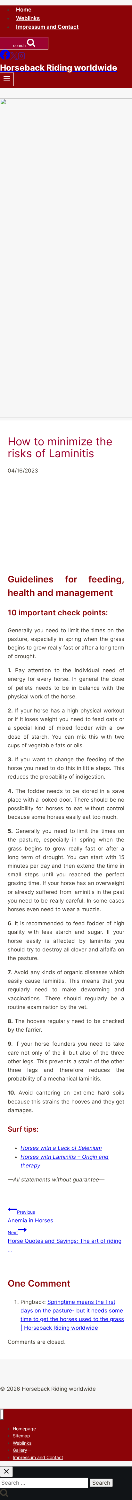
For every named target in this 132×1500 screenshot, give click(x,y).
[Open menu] (7, 79)
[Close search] (6, 1471)
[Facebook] (5, 58)
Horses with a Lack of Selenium (61, 1148)
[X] (14, 58)
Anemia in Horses (30, 1216)
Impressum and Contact (47, 27)
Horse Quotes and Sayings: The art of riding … (64, 1241)
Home (23, 9)
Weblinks (28, 18)
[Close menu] (2, 1414)
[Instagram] (21, 58)
